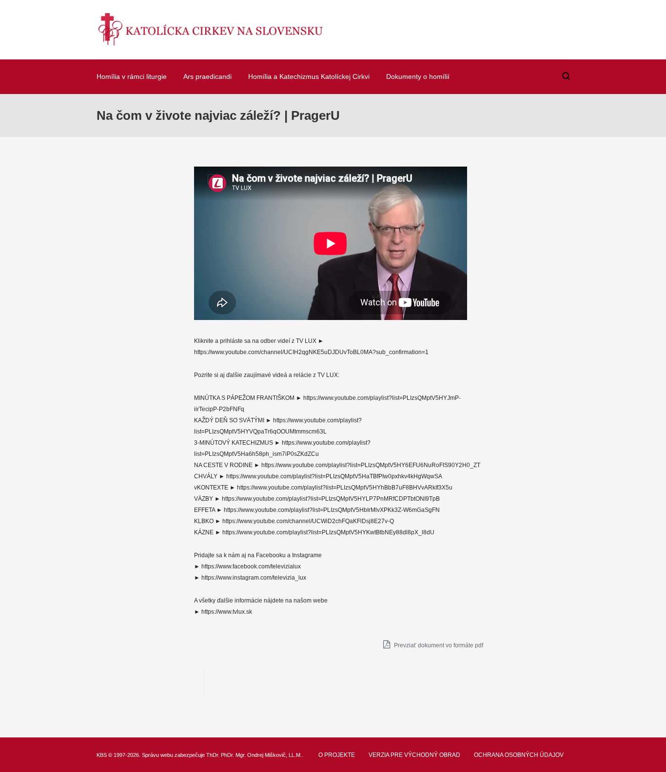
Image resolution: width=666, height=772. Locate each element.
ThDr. (212, 755)
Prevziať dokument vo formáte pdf (437, 645)
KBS (102, 755)
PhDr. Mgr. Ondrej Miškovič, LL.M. (261, 755)
